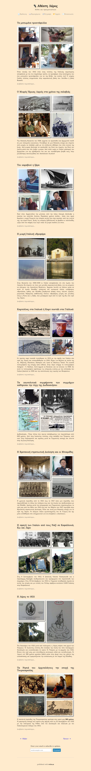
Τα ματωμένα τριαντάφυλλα (32, 22)
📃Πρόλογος (22, 14)
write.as (51, 764)
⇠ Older (23, 739)
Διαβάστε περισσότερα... (26, 84)
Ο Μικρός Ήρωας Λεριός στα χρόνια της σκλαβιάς (43, 91)
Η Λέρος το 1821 (26, 596)
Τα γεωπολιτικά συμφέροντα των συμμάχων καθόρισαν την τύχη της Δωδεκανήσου (45, 383)
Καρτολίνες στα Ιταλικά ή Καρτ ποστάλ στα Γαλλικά (45, 309)
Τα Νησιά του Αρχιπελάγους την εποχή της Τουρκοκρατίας (45, 669)
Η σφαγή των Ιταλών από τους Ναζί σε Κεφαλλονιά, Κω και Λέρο (45, 526)
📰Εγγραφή (46, 14)
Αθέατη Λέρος (47, 6)
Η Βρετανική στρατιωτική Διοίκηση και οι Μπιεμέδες (45, 451)
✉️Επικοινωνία (67, 14)
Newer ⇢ (67, 739)
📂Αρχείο (56, 14)
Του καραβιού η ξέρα (28, 165)
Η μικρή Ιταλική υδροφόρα (31, 233)
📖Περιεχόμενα (34, 14)
